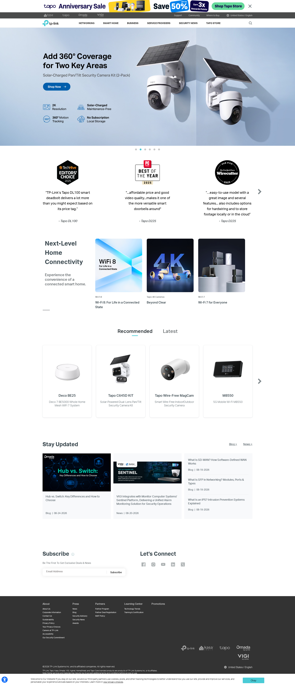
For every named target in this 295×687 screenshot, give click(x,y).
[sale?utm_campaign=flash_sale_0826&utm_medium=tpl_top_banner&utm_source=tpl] (147, 6)
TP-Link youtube (163, 564)
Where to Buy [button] (212, 15)
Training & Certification (134, 612)
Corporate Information (52, 612)
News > (247, 444)
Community (194, 15)
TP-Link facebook (143, 564)
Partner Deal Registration (105, 612)
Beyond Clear (156, 302)
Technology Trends (132, 609)
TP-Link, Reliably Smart (51, 22)
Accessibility (48, 634)
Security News (79, 619)
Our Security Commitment (54, 637)
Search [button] (250, 23)
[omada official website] (83, 15)
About (46, 603)
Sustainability (48, 619)
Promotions (158, 603)
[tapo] (225, 648)
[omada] (243, 648)
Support (178, 15)
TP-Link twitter (182, 564)
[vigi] (243, 657)
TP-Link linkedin (173, 564)
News (75, 609)
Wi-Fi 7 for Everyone (212, 302)
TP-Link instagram (153, 564)
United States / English (241, 15)
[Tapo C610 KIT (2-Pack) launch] (147, 87)
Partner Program (102, 609)
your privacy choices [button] (113, 682)
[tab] (135, 331)
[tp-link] (188, 648)
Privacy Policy (48, 623)
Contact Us (47, 616)
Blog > (233, 444)
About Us (46, 609)
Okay (253, 680)
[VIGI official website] (100, 15)
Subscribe (116, 572)
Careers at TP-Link (50, 630)
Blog (74, 612)
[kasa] (206, 648)
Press (76, 603)
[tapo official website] (66, 15)
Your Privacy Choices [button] (51, 627)
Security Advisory (80, 616)
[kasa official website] (49, 15)
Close (250, 6)
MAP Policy (100, 616)
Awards (76, 623)
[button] (11, 86)
